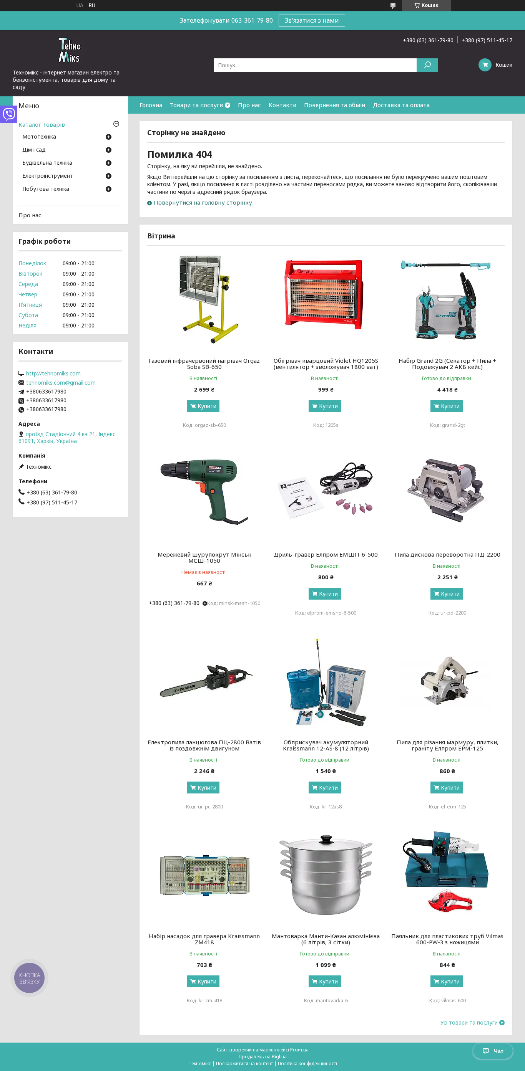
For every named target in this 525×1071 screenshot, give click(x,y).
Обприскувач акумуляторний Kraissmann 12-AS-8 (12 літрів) (326, 745)
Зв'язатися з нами (312, 20)
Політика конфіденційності (307, 1063)
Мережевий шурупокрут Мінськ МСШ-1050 (204, 557)
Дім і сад (34, 150)
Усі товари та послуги (469, 1022)
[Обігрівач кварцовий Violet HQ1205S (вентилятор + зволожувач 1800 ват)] (326, 302)
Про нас (249, 105)
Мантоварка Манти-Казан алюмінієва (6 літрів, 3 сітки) (326, 939)
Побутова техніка (45, 189)
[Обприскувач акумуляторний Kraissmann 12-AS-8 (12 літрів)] (326, 683)
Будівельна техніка (47, 163)
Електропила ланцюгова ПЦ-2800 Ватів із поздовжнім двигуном (204, 745)
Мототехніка (39, 137)
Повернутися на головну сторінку (203, 202)
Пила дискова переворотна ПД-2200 (447, 554)
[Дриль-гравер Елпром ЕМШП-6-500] (326, 496)
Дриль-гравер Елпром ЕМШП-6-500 (326, 554)
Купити (207, 406)
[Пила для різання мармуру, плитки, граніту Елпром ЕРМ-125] (447, 683)
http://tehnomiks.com (53, 373)
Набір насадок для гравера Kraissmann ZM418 (204, 939)
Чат (498, 1051)
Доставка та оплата (401, 105)
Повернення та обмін (334, 105)
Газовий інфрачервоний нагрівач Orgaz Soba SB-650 (204, 363)
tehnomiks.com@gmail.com (61, 382)
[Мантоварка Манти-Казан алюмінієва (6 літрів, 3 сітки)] (326, 877)
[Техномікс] (70, 49)
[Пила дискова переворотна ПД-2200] (447, 496)
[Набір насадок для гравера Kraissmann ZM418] (204, 877)
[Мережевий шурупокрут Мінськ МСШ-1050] (204, 496)
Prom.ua (299, 1049)
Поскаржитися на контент (244, 1063)
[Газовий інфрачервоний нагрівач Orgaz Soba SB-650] (204, 302)
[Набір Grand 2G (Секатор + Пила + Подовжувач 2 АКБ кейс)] (447, 302)
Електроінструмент (47, 176)
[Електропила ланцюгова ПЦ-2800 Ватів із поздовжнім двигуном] (204, 683)
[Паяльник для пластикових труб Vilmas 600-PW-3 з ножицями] (447, 877)
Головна (151, 105)
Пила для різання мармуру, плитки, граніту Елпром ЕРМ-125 (447, 745)
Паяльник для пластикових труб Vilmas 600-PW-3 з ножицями (447, 939)
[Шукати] (427, 65)
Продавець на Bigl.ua (263, 1056)
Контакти (282, 105)
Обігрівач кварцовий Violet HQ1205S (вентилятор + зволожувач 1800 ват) (326, 363)
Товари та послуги (196, 105)
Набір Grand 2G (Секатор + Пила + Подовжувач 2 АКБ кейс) (447, 363)
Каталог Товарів (41, 124)
